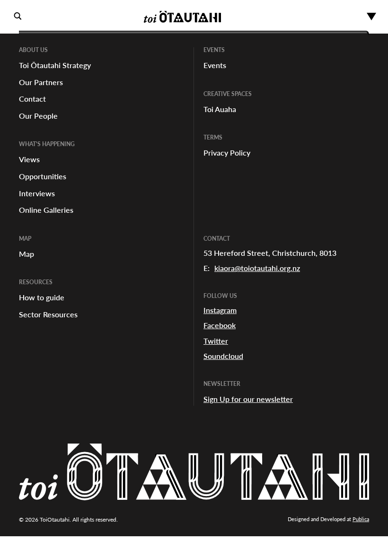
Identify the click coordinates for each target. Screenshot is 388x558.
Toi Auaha (219, 109)
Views (29, 159)
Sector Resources (48, 314)
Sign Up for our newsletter (248, 398)
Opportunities (42, 176)
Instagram (220, 309)
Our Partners (41, 82)
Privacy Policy (226, 152)
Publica (361, 519)
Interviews (37, 193)
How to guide (41, 297)
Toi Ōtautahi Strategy (55, 65)
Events (214, 65)
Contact (32, 98)
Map (26, 253)
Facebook (219, 325)
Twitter (215, 340)
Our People (38, 115)
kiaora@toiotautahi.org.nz (257, 267)
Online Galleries (46, 209)
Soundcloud (223, 355)
